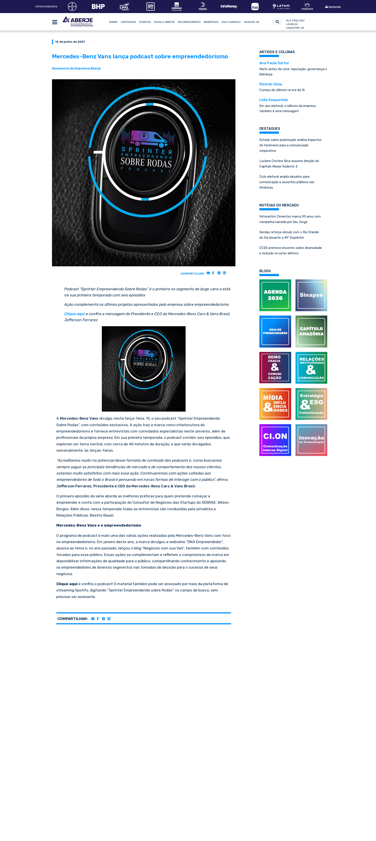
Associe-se (251, 22)
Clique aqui (74, 314)
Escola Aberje (164, 22)
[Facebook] (213, 273)
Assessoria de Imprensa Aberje (76, 68)
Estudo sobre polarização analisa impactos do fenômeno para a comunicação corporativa (290, 145)
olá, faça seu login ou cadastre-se (295, 24)
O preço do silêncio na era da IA (282, 87)
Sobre (113, 22)
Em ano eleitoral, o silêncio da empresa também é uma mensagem (287, 105)
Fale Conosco (231, 22)
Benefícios (211, 22)
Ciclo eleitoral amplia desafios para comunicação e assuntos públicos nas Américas (286, 182)
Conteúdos (128, 22)
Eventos (145, 22)
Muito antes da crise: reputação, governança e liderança (293, 68)
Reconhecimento (189, 22)
